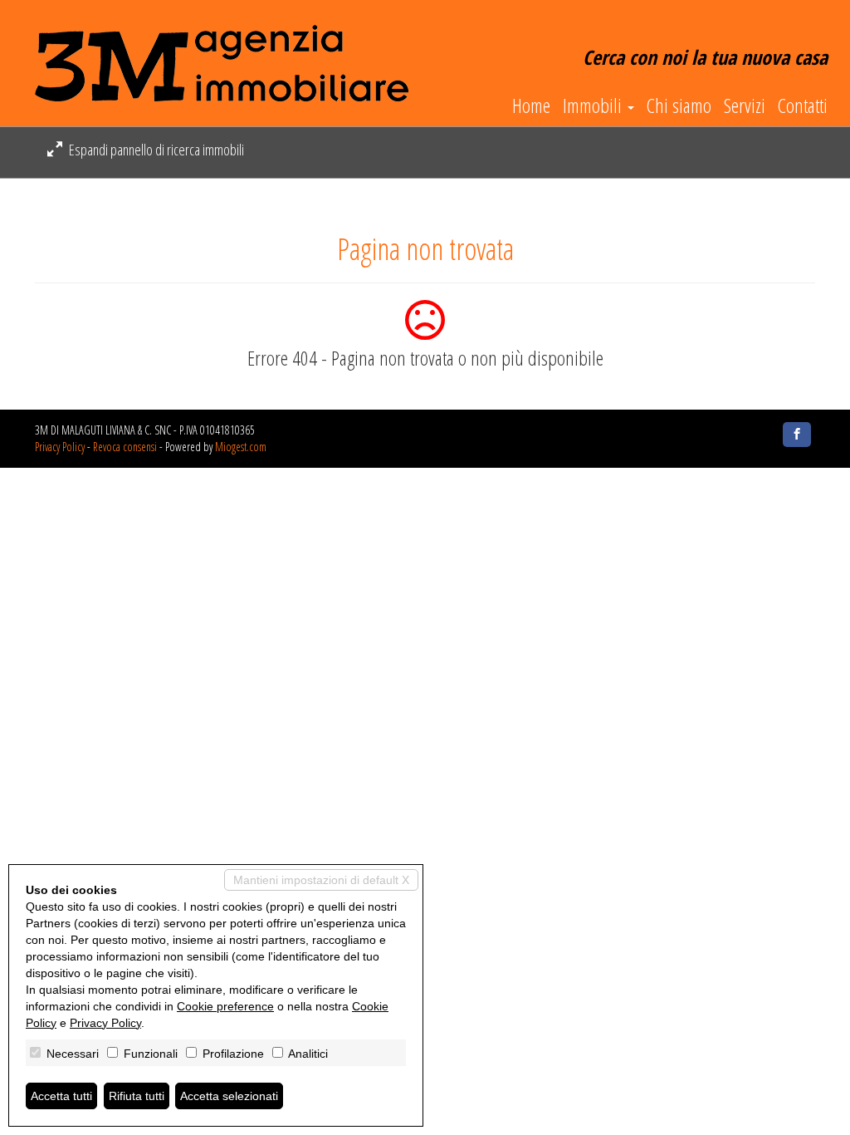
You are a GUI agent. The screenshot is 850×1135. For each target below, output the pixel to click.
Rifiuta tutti (136, 1096)
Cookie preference (225, 1006)
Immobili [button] (594, 105)
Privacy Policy (60, 446)
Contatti (803, 105)
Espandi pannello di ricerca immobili (155, 150)
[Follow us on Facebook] (797, 434)
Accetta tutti (61, 1096)
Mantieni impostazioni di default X (321, 880)
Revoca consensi (125, 446)
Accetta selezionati (229, 1096)
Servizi (744, 105)
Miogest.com (240, 446)
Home (531, 105)
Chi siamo (679, 105)
